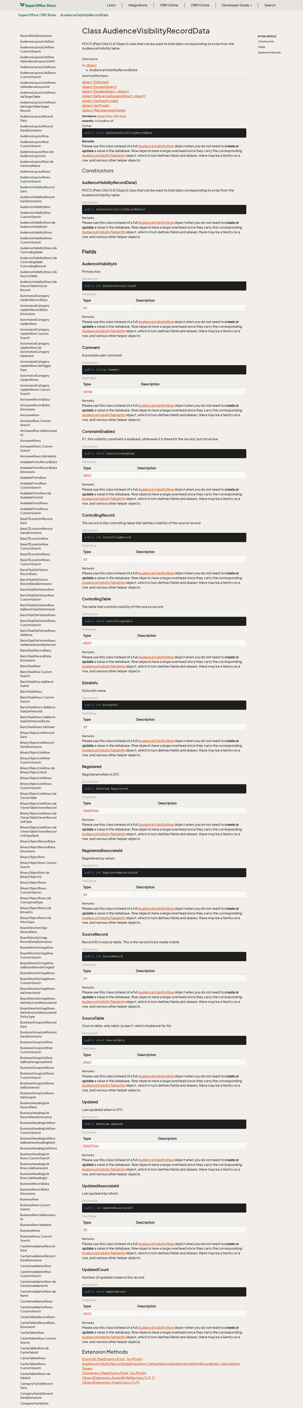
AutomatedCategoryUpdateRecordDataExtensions (34, 310)
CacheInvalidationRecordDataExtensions (37, 1258)
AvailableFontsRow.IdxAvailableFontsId (35, 495)
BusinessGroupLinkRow (36, 1042)
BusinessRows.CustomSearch (36, 1238)
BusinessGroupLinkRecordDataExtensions (38, 1034)
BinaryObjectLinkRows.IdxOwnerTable (38, 795)
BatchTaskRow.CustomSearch (36, 674)
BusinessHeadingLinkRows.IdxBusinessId (34, 1166)
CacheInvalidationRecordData (37, 1248)
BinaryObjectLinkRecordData (37, 735)
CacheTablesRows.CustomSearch (33, 1366)
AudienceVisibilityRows (36, 232)
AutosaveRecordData (35, 399)
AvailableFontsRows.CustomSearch (34, 511)
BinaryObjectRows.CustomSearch (33, 890)
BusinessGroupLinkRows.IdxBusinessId (37, 1085)
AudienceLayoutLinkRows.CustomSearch (38, 75)
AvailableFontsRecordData (38, 462)
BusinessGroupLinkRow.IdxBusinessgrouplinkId (36, 1060)
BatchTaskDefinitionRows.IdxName (38, 633)
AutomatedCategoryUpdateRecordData (34, 298)
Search (270, 5)
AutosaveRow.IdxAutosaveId (38, 433)
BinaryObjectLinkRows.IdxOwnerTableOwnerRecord (38, 805)
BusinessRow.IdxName (36, 1225)
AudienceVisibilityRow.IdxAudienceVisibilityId (37, 224)
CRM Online (169, 5)
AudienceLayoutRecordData (36, 118)
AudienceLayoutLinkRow (37, 41)
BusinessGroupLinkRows (37, 1067)
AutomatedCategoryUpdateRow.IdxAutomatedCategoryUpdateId (34, 350)
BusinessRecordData (34, 1183)
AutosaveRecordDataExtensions (35, 407)
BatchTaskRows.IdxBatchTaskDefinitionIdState (37, 719)
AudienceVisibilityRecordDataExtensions (37, 199)
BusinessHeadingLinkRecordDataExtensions (36, 1115)
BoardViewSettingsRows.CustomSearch (38, 981)
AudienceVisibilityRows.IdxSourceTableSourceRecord (38, 286)
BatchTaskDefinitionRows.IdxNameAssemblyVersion (38, 642)
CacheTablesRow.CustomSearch (38, 1340)
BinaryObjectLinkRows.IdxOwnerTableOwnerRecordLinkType (38, 817)
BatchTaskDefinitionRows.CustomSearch (38, 623)
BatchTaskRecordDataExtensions (35, 658)
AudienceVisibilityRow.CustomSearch (35, 214)
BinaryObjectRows (33, 882)
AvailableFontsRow (33, 477)
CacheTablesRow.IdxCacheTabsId (34, 1350)
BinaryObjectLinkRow (35, 752)
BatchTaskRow (30, 666)
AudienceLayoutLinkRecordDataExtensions (36, 33)
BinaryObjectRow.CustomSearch (38, 865)
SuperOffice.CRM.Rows (37, 15)
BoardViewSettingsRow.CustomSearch (37, 955)
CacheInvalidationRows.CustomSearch (36, 1309)
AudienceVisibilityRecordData (84, 15)
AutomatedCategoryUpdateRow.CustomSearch (34, 333)
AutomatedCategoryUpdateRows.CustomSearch (35, 389)
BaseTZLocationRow (34, 538)
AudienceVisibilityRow (35, 207)
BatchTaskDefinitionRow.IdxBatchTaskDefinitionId (37, 607)
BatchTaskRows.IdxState (37, 727)
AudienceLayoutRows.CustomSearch (35, 179)
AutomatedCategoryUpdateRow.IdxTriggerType (35, 366)
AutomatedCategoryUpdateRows (34, 377)
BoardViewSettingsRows (37, 973)
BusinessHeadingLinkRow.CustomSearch (38, 1130)
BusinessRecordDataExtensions (34, 1191)
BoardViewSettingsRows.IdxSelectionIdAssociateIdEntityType (38, 1012)
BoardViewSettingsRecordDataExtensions (36, 939)
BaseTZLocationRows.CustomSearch (35, 562)
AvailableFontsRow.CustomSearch (33, 485)
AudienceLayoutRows (35, 171)
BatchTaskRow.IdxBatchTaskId (37, 684)
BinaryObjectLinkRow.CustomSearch (35, 760)
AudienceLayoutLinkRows (38, 67)
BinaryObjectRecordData (37, 841)
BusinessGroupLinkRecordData (38, 1024)
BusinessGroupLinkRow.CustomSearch (36, 1050)
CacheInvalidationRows (36, 1301)
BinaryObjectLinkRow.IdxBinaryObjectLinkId (37, 770)
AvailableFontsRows (34, 503)
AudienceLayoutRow (34, 136)
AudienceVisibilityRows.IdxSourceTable (38, 274)
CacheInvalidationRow (35, 1266)
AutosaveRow (29, 415)
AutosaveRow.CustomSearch (35, 423)
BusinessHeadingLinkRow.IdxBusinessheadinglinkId (38, 1140)
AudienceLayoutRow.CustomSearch (34, 144)
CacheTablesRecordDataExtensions (37, 1325)
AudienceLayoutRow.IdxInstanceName (37, 163)
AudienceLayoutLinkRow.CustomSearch (37, 49)
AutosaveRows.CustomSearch (36, 448)
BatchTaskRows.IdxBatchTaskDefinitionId (37, 709)
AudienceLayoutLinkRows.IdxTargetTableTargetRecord (38, 106)
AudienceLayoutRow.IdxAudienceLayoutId (37, 154)
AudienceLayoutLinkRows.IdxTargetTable (38, 94)
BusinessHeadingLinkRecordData (34, 1105)
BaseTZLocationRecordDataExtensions (36, 530)
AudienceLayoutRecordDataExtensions (36, 128)
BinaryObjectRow (32, 857)
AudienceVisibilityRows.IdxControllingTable (38, 250)
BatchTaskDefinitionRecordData (34, 572)
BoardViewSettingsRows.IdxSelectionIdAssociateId (38, 1000)
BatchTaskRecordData (35, 650)
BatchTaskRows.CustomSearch (37, 699)
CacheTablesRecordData (37, 1317)
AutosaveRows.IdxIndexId (38, 456)
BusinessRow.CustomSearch (35, 1207)
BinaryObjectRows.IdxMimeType (35, 920)
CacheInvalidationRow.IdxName (38, 1293)
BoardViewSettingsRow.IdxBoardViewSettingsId (37, 965)
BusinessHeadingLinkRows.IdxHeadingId (34, 1176)
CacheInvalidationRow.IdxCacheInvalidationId (38, 1283)
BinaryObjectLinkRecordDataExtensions (37, 744)
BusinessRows (30, 1230)
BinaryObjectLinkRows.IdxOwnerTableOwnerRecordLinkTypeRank (38, 831)
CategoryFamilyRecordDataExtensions (36, 1395)
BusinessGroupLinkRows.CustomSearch (37, 1075)
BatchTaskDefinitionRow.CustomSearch (37, 597)
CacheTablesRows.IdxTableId (35, 1376)
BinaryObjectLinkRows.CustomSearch (36, 786)
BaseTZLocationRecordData (36, 521)
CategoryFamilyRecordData (36, 1385)
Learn (111, 5)
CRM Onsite (200, 5)
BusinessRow (29, 1199)
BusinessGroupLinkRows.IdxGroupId (37, 1095)
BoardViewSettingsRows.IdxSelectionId (38, 990)
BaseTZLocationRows (35, 554)
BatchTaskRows (31, 691)
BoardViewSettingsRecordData (33, 930)
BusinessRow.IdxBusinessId (37, 1217)
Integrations (137, 5)
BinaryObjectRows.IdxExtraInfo (35, 910)
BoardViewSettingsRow (36, 947)
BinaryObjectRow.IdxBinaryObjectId (34, 874)
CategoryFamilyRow (34, 1403)
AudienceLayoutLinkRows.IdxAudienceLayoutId (38, 84)
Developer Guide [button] (236, 5)
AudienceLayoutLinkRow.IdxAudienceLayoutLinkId (37, 59)
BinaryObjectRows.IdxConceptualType (35, 900)
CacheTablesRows (33, 1358)
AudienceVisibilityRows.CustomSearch (36, 240)
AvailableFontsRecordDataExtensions (38, 470)
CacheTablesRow (32, 1332)
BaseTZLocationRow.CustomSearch (34, 546)
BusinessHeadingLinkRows (38, 1148)
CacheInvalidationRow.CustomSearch (36, 1274)
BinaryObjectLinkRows (36, 778)
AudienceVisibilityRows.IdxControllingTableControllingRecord (38, 262)
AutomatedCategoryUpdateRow (34, 321)
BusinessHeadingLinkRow (37, 1123)
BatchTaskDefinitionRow (37, 589)
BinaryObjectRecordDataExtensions (37, 849)
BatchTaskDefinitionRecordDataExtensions (36, 582)
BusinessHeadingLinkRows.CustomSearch (34, 1156)
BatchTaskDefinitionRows (37, 615)
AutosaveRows (30, 440)
